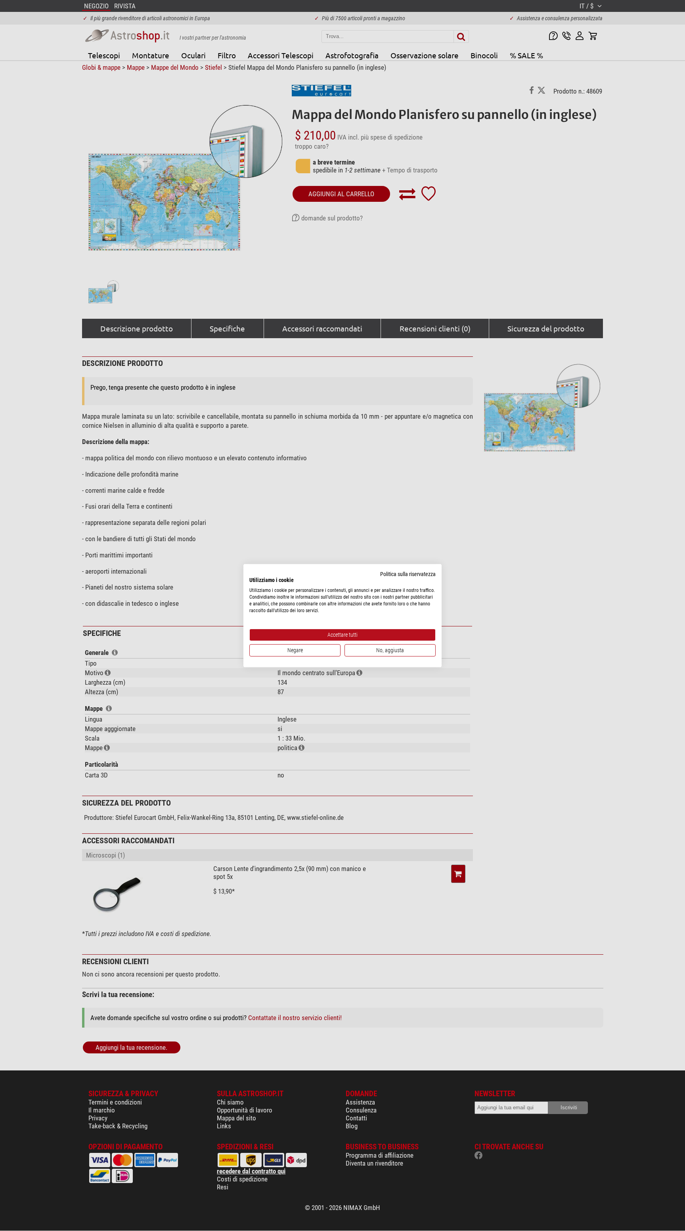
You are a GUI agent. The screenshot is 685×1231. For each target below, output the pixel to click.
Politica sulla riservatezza (408, 574)
